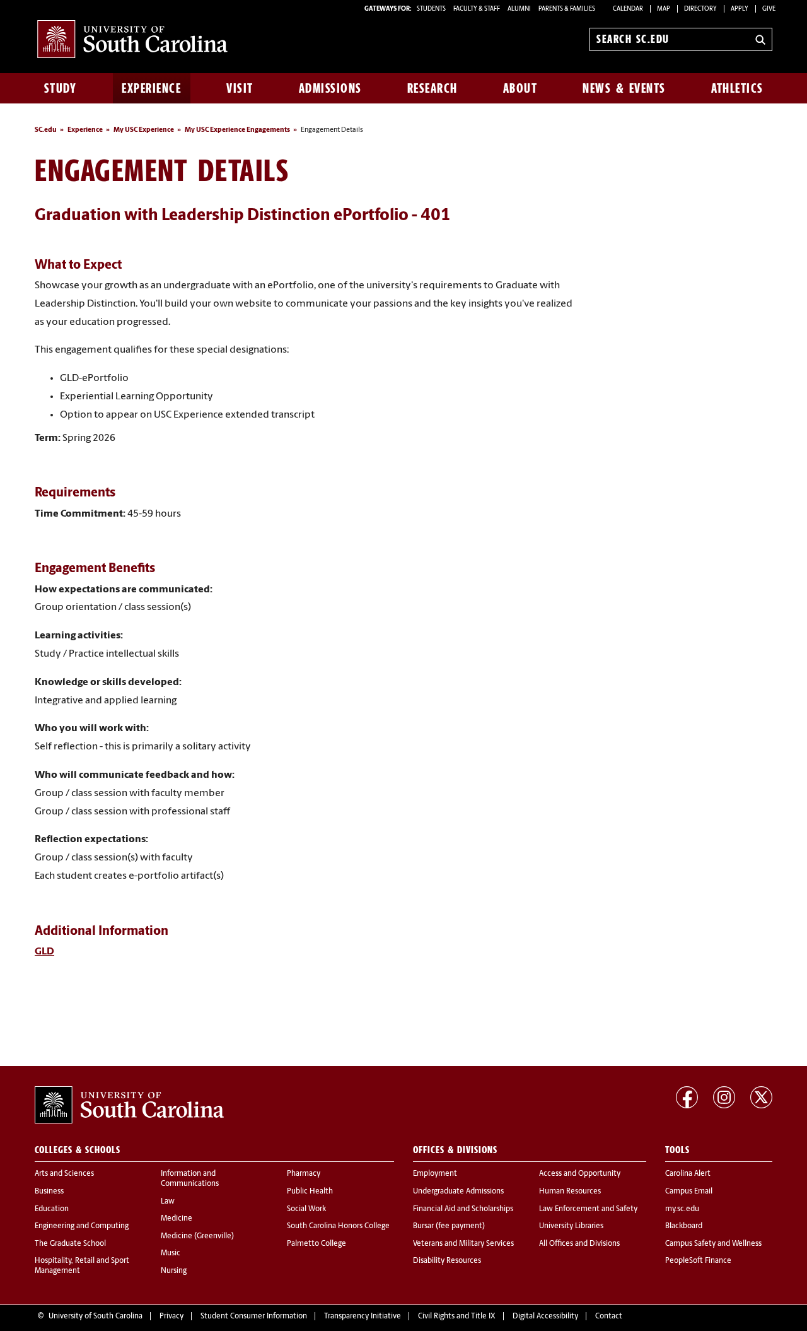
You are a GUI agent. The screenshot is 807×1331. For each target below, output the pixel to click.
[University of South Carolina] (129, 1105)
